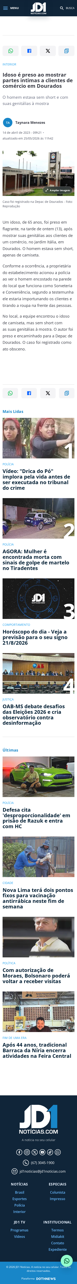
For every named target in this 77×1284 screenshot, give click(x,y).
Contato (57, 1243)
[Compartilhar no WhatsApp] (11, 51)
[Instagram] (27, 1152)
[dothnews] (46, 1279)
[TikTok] (50, 1152)
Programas (19, 1230)
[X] (35, 1152)
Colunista (57, 1192)
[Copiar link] (66, 51)
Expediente (58, 1249)
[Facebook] (19, 1152)
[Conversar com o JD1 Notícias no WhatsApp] (67, 1261)
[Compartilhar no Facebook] (29, 51)
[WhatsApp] (58, 1152)
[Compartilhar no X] (48, 51)
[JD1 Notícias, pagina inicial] (38, 8)
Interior (19, 1211)
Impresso (57, 1198)
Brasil (19, 1192)
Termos (57, 1230)
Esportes (19, 1198)
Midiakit (57, 1236)
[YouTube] (42, 1152)
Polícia (19, 1205)
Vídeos (19, 1236)
